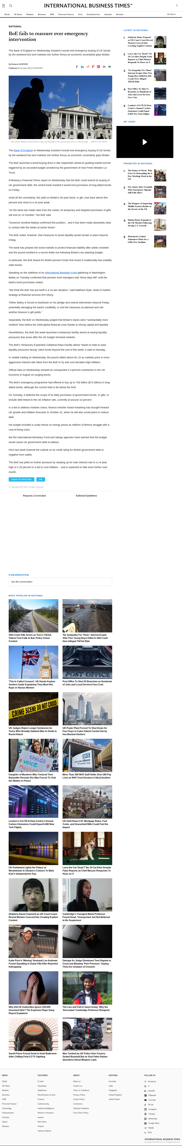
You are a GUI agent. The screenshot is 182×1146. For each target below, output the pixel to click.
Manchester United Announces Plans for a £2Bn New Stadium (138, 239)
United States (114, 1099)
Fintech (41, 1126)
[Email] (104, 66)
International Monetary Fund (61, 272)
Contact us (77, 1086)
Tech (80, 14)
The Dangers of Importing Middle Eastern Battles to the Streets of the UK (140, 206)
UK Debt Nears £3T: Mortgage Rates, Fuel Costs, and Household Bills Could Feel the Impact (85, 824)
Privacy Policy (79, 1095)
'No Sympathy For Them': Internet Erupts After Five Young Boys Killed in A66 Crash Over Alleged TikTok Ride (85, 638)
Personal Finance (66, 14)
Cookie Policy (79, 1099)
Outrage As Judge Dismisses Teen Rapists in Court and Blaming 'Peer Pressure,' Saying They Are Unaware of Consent (87, 963)
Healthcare (42, 1090)
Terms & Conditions (81, 1090)
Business (42, 14)
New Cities (42, 1122)
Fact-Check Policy (80, 1113)
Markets (30, 14)
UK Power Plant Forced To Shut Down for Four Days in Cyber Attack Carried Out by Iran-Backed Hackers (85, 731)
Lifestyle (108, 14)
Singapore (113, 1090)
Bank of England (23, 150)
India (111, 1086)
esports (41, 1117)
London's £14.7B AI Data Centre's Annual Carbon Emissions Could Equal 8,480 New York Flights (31, 824)
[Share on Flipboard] (93, 66)
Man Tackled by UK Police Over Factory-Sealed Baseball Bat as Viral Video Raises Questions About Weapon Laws (85, 1056)
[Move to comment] (109, 66)
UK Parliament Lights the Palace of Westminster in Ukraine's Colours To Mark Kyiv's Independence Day (31, 870)
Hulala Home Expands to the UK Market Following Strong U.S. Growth (140, 223)
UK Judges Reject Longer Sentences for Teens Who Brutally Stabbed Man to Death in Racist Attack (33, 731)
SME (52, 14)
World (7, 14)
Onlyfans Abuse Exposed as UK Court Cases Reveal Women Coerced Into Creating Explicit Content (33, 917)
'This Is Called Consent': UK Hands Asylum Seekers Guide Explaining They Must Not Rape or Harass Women (32, 684)
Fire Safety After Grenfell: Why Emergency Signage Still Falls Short (140, 190)
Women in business (46, 1113)
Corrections (78, 1104)
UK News (18, 14)
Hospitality (42, 1086)
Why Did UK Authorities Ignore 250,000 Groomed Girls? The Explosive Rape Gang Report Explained (31, 1010)
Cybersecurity (43, 1104)
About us (77, 1081)
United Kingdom (115, 1095)
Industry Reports (44, 1131)
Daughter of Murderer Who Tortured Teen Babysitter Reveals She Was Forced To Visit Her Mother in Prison (32, 777)
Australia (112, 1081)
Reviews (119, 14)
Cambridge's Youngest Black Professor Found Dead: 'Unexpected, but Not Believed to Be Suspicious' (86, 917)
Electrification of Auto (46, 1095)
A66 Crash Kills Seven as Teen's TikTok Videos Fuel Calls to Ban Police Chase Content (30, 638)
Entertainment (93, 14)
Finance (41, 1099)
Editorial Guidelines (86, 496)
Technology (7, 1108)
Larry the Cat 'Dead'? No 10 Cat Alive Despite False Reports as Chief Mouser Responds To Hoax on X (87, 870)
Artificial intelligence (46, 1108)
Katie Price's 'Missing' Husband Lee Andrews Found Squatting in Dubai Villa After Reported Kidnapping (33, 963)
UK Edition (171, 14)
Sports (5, 1122)
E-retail (41, 1081)
